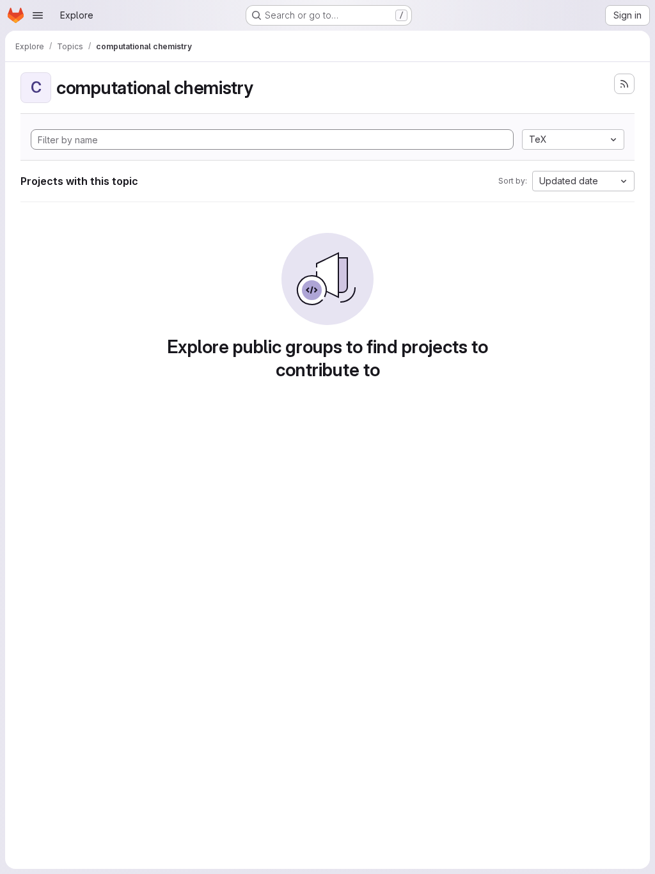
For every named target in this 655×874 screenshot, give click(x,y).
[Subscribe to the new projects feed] (624, 84)
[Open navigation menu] (38, 15)
